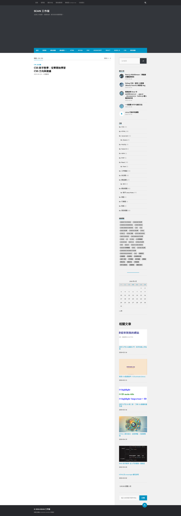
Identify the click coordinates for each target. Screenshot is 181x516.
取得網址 (129, 256)
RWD (133, 247)
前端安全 (141, 253)
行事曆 (123, 201)
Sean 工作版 (42, 11)
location (123, 242)
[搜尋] (143, 61)
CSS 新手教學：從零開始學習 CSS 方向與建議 (50, 69)
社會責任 (81, 2)
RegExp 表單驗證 (125, 247)
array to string (125, 222)
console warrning (126, 225)
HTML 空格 (130, 233)
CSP (136, 227)
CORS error (138, 225)
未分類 (39, 64)
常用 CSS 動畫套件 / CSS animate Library (132, 376)
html (142, 230)
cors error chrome (126, 227)
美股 (122, 197)
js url (132, 239)
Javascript (124, 136)
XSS (135, 253)
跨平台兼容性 (123, 264)
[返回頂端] (144, 505)
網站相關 (53, 50)
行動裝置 (136, 262)
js (127, 239)
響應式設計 (139, 264)
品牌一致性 (123, 259)
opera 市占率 (140, 242)
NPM (123, 153)
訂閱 (143, 498)
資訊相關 (133, 50)
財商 (122, 206)
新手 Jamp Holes (128, 192)
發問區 (43, 2)
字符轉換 (130, 259)
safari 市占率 (141, 247)
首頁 (36, 2)
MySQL (80, 50)
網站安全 (122, 262)
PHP (88, 50)
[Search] (145, 2)
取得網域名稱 (137, 256)
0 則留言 (46, 74)
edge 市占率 (123, 230)
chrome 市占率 (137, 222)
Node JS (117, 50)
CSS (125, 50)
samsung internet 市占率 (128, 250)
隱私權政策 (59, 2)
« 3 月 (120, 311)
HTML (72, 50)
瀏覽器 (144, 259)
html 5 (122, 233)
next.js (131, 242)
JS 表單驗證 (139, 239)
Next (124, 166)
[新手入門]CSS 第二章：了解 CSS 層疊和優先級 (133, 405)
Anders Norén (45, 512)
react (127, 244)
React (108, 50)
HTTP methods (140, 233)
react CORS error (137, 244)
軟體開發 (132, 264)
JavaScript (97, 50)
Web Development (126, 253)
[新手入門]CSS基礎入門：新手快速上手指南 (133, 348)
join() (122, 239)
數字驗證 (137, 259)
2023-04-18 (38, 74)
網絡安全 (129, 262)
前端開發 (122, 256)
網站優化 (62, 50)
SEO (124, 184)
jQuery (125, 140)
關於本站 (50, 2)
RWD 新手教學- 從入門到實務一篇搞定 (132, 463)
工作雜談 (124, 171)
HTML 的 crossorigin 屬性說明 (129, 474)
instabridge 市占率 (137, 236)
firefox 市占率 (134, 230)
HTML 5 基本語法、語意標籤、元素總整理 (132, 435)
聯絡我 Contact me (70, 2)
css (141, 227)
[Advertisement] (90, 30)
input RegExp (124, 236)
